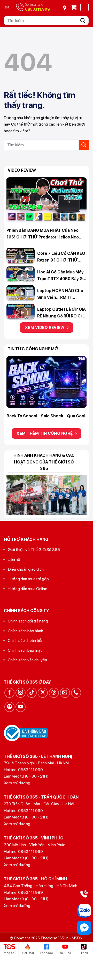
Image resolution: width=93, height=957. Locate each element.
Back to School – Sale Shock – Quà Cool (45, 416)
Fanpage (46, 953)
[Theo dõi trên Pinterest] (9, 707)
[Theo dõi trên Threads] (54, 693)
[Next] (82, 388)
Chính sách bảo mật (25, 650)
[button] (73, 7)
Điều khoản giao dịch (26, 569)
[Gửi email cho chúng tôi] (65, 693)
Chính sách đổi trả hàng (28, 621)
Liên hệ (14, 559)
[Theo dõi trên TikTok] (32, 693)
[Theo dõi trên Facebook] (9, 693)
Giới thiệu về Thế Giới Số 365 (34, 549)
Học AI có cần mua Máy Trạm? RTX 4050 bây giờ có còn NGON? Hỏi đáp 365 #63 (62, 276)
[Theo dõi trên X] (43, 693)
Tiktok (83, 953)
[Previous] (11, 388)
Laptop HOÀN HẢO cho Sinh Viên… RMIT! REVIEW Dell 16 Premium (61, 294)
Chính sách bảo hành (25, 630)
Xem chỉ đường (17, 782)
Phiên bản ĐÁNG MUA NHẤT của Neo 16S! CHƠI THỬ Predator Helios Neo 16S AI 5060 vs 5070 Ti (42, 234)
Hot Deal (28, 953)
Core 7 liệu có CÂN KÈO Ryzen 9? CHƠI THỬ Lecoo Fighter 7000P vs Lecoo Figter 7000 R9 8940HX (61, 257)
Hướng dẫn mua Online (27, 588)
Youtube (65, 953)
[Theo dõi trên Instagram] (21, 693)
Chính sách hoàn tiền (25, 640)
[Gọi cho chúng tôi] (76, 693)
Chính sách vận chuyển (27, 659)
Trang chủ (9, 953)
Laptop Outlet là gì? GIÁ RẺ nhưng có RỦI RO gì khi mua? (61, 313)
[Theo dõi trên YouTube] (21, 707)
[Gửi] (83, 21)
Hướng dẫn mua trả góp (28, 578)
